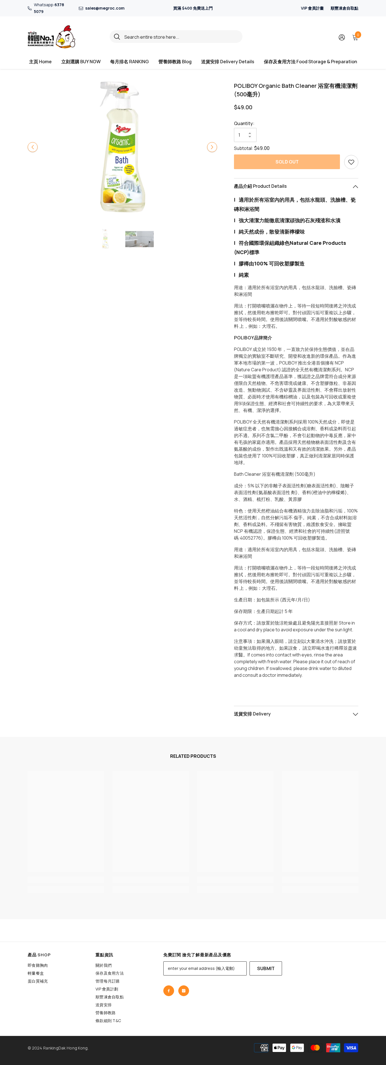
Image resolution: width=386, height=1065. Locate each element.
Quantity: (244, 123)
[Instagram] (183, 990)
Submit (266, 968)
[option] (122, 147)
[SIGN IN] (342, 37)
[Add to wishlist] (351, 162)
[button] (33, 147)
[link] (66, 879)
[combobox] (181, 36)
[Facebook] (168, 990)
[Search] (176, 36)
